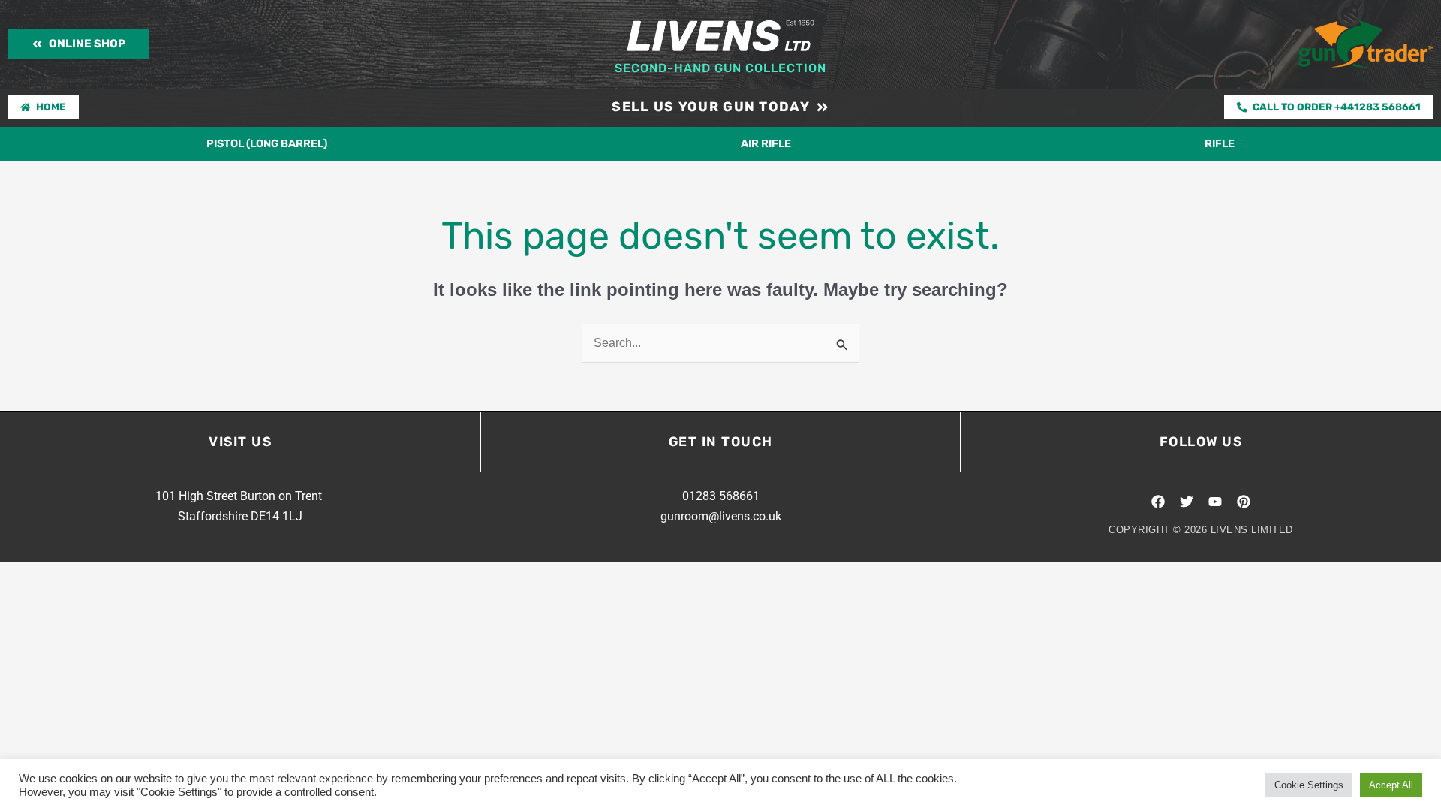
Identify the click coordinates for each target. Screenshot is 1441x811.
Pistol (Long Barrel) (266, 143)
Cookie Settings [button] (1308, 785)
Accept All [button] (1391, 785)
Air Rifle (766, 143)
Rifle (1220, 143)
